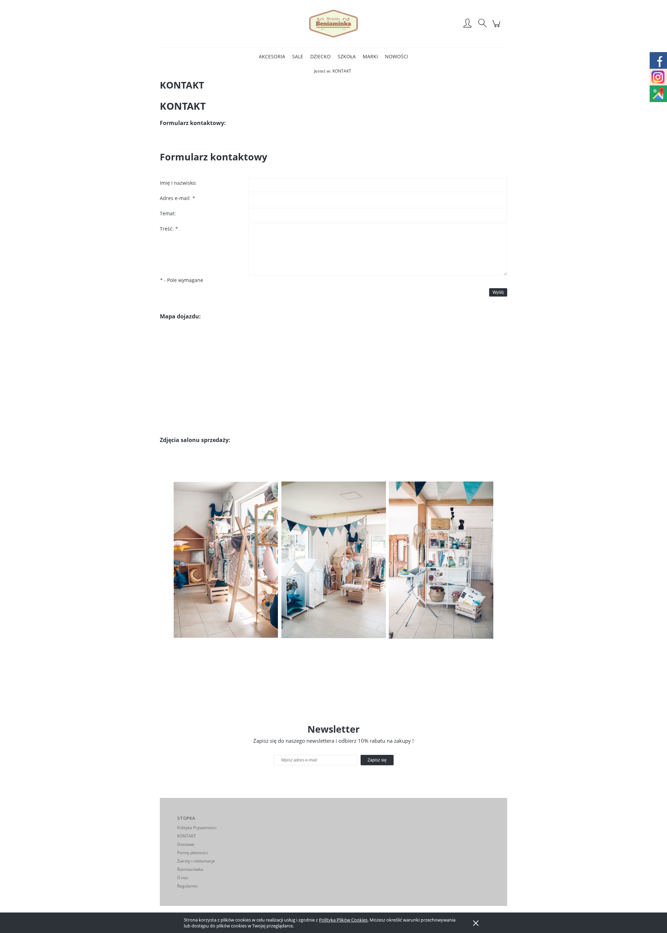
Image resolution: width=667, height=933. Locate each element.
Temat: (168, 213)
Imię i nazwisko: (178, 183)
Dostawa (185, 844)
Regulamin (187, 886)
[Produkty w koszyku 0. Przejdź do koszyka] (497, 27)
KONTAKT (186, 836)
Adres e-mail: (177, 198)
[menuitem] (272, 56)
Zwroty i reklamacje (196, 861)
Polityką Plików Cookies (343, 920)
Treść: (169, 228)
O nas (182, 878)
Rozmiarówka (190, 869)
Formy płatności (192, 853)
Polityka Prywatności (196, 828)
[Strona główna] (333, 24)
